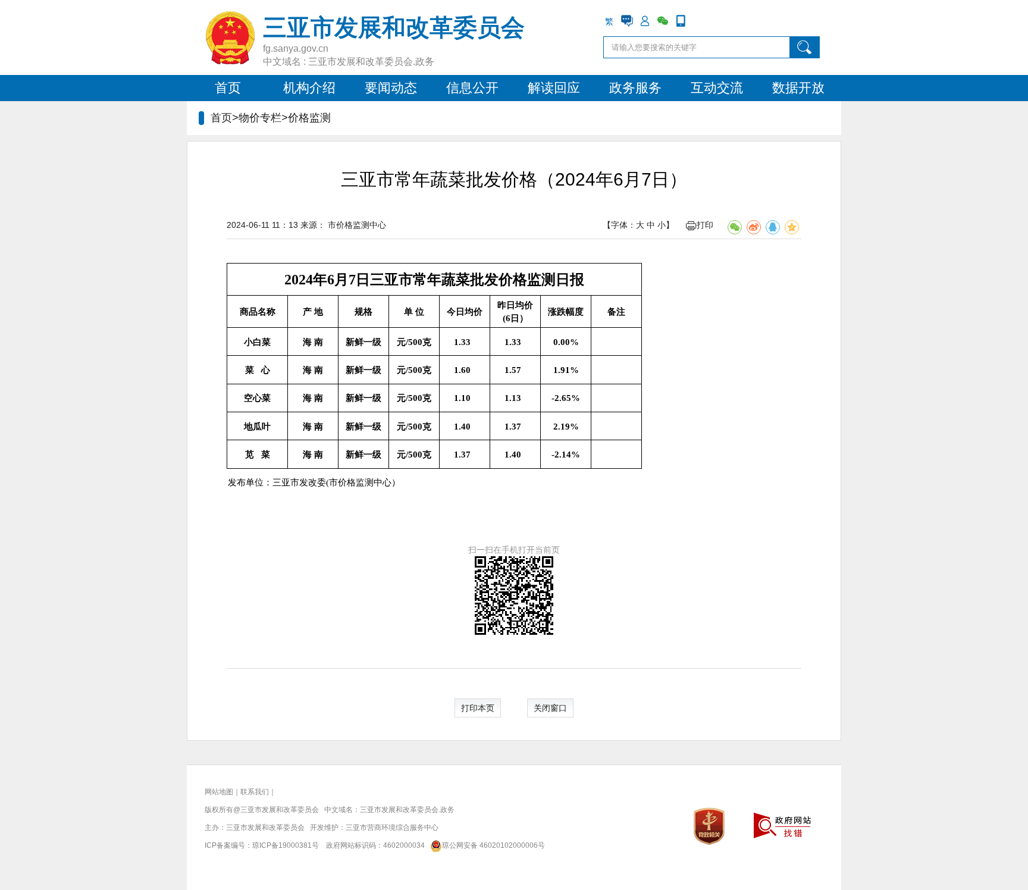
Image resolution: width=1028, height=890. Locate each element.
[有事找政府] (627, 21)
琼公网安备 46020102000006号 (493, 845)
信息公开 (472, 87)
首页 (228, 87)
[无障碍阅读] (698, 21)
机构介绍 (309, 87)
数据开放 (798, 87)
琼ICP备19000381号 (285, 845)
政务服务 (635, 87)
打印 (705, 225)
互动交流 (717, 87)
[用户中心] (645, 21)
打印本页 (477, 708)
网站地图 (219, 792)
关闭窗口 (550, 708)
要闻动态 (391, 87)
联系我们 (254, 792)
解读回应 (554, 87)
